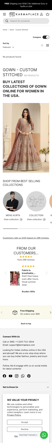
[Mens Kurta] (13, 201)
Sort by (6, 43)
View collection (34, 219)
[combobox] (26, 21)
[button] (6, 273)
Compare (37, 37)
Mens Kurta (13, 215)
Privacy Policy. (14, 415)
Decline (24, 429)
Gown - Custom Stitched (19, 30)
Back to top (26, 323)
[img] (26, 256)
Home (5, 30)
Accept (24, 422)
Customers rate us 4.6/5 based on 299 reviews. (26, 238)
